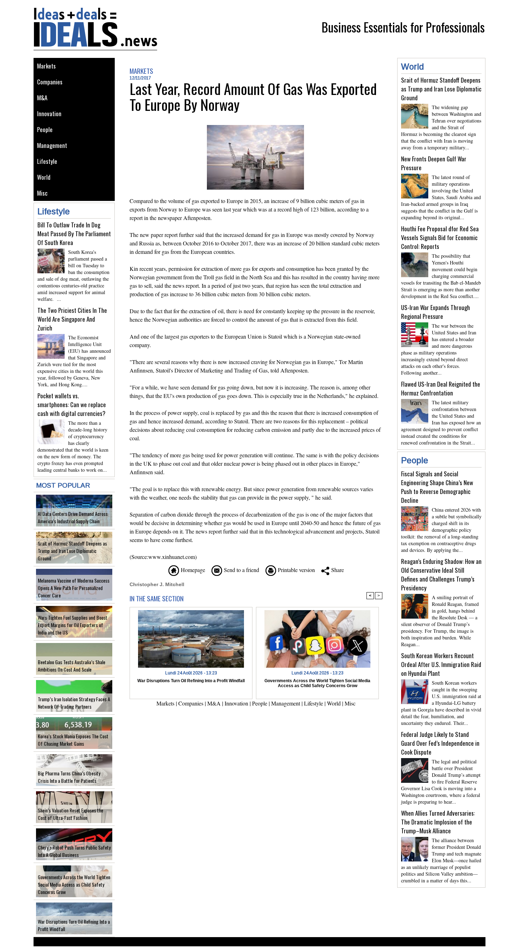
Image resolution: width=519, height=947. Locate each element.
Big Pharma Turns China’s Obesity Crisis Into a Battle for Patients (69, 776)
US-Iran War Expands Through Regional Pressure (435, 312)
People (45, 129)
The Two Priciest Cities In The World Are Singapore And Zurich (72, 319)
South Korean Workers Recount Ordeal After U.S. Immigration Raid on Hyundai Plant (441, 664)
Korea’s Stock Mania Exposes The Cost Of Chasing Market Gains (73, 739)
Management (52, 145)
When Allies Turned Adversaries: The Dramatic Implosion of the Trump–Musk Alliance (438, 822)
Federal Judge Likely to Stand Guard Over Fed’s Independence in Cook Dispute (440, 743)
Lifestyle (47, 161)
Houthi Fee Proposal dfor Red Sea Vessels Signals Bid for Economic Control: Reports (440, 237)
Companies (49, 81)
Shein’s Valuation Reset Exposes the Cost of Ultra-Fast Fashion (70, 813)
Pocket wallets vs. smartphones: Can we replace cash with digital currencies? (71, 404)
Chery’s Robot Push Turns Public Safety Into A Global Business (74, 851)
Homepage (192, 569)
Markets (46, 65)
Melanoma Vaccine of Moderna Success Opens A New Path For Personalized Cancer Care (73, 588)
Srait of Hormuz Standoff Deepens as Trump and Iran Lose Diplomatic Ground (72, 551)
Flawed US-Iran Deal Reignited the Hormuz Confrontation (440, 388)
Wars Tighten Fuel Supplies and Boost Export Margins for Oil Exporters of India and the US (72, 625)
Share (336, 569)
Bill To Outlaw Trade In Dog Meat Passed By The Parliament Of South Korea (74, 233)
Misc (42, 193)
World (43, 177)
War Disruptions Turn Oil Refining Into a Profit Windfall (191, 680)
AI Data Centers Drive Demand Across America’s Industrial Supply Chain (73, 517)
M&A (42, 97)
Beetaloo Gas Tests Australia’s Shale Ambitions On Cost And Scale (71, 665)
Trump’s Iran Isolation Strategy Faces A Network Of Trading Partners (74, 702)
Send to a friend (240, 569)
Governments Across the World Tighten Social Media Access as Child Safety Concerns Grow (74, 884)
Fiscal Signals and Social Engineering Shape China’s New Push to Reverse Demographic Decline (437, 487)
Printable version (295, 569)
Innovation (49, 113)
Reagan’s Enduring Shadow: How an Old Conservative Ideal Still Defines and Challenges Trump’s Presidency (441, 574)
